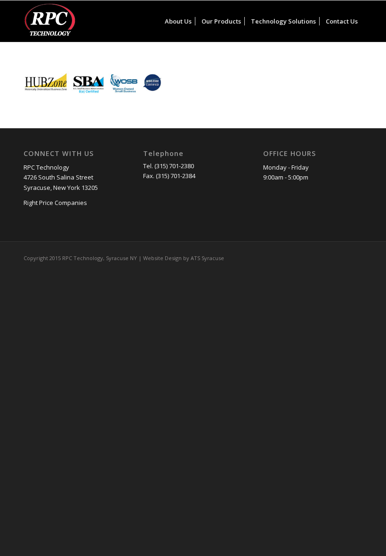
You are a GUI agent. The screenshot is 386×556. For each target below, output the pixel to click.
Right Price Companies (55, 202)
